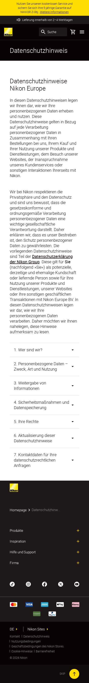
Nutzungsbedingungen (26, 641)
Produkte (16, 530)
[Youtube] (76, 583)
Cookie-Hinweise (21, 651)
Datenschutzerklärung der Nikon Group (41, 259)
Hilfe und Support (23, 552)
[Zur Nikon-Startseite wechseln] (8, 32)
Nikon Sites (36, 629)
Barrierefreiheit (45, 651)
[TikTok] (12, 583)
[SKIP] (74, 674)
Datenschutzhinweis (36, 636)
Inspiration (18, 541)
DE (12, 629)
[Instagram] (28, 583)
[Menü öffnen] (82, 32)
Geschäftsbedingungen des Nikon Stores (37, 646)
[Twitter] (60, 583)
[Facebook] (44, 583)
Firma (14, 563)
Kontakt (15, 636)
